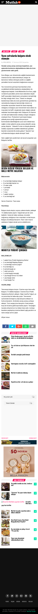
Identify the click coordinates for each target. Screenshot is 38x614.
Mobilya (24, 601)
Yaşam (12, 601)
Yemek (21, 51)
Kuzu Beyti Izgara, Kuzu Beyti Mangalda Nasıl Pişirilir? (19, 521)
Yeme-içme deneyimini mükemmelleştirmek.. (17, 539)
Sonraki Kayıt (33, 438)
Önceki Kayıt (4, 438)
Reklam (31, 601)
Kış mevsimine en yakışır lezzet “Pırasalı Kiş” (20, 530)
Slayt (14, 51)
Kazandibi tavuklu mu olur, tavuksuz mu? (21, 484)
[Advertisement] (19, 25)
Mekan (18, 601)
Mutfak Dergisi (31, 611)
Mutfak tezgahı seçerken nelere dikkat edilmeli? (20, 512)
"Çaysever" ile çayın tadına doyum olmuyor (21, 493)
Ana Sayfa (6, 51)
